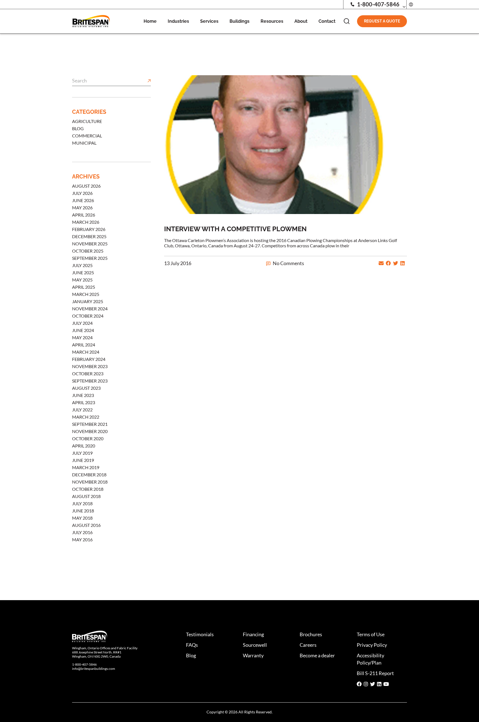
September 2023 (90, 380)
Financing (253, 634)
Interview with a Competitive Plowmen (235, 229)
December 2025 (89, 236)
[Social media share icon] (359, 684)
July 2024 (82, 323)
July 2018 (82, 503)
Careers (308, 645)
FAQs (192, 645)
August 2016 (86, 525)
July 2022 (82, 409)
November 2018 (90, 481)
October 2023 (87, 373)
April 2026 (83, 214)
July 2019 (82, 453)
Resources (272, 21)
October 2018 (87, 489)
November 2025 (90, 243)
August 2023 (86, 388)
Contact (327, 21)
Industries (178, 21)
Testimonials (200, 634)
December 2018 (89, 474)
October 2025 (87, 250)
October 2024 (87, 315)
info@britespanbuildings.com (93, 668)
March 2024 (85, 351)
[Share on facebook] (388, 263)
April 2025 (83, 287)
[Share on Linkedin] (402, 263)
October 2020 (87, 438)
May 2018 (82, 517)
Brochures (311, 634)
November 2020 (90, 431)
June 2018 (83, 510)
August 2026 (86, 185)
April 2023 (83, 402)
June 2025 (83, 272)
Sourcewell (255, 645)
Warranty (253, 655)
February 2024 (88, 359)
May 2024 (82, 337)
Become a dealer (317, 655)
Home (150, 21)
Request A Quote (382, 21)
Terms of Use (370, 634)
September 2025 (90, 258)
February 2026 (88, 229)
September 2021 (90, 424)
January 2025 (87, 301)
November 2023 (90, 366)
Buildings (239, 21)
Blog (78, 128)
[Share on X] (395, 263)
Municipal (84, 142)
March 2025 (85, 294)
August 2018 (86, 496)
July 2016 (82, 532)
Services (209, 21)
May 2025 (82, 279)
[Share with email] (381, 263)
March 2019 (85, 467)
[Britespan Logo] (91, 20)
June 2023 (83, 395)
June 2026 (83, 200)
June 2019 (83, 460)
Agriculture (87, 121)
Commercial (87, 135)
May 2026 (82, 207)
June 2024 (83, 330)
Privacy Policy (372, 645)
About (300, 21)
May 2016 (82, 539)
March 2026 (85, 222)
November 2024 (90, 308)
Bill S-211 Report (375, 673)
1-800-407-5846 (378, 4)
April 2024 (83, 344)
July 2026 (82, 193)
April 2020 (83, 445)
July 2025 (82, 265)
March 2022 (85, 416)
